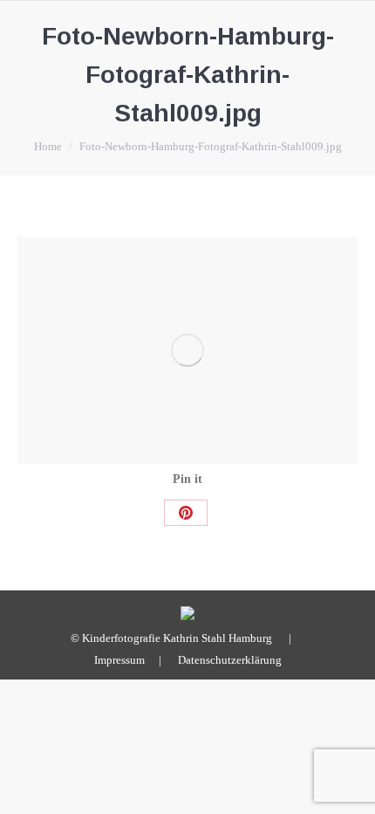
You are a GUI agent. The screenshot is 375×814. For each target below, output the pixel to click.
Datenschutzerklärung (230, 659)
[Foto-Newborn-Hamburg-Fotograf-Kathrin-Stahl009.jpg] (187, 350)
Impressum (119, 659)
